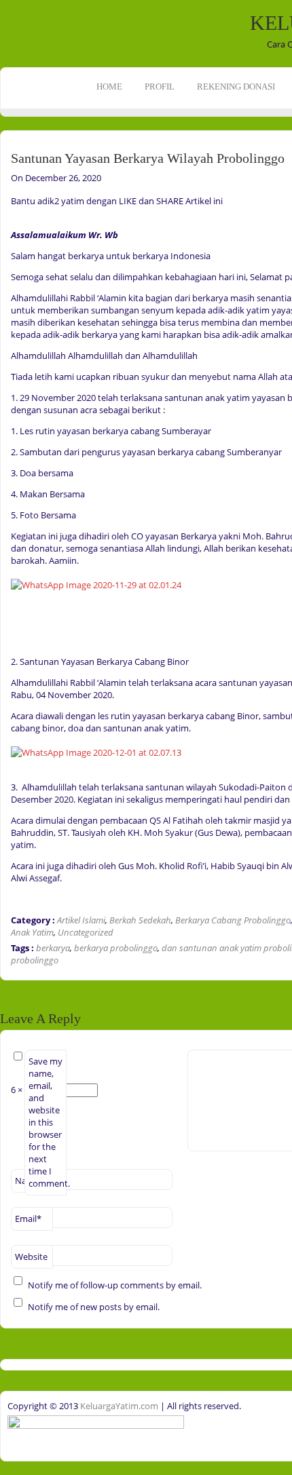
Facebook (12, 153)
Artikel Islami (81, 920)
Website (31, 1256)
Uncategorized (85, 932)
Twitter (12, 174)
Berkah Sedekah (140, 920)
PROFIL (160, 86)
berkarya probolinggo (116, 948)
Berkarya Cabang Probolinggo (233, 920)
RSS (12, 195)
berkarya (53, 948)
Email (28, 1218)
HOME (109, 86)
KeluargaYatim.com (118, 1406)
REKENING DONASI (236, 86)
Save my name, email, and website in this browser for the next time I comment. (48, 1122)
